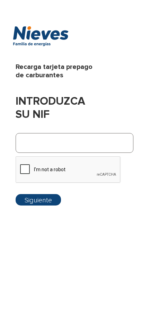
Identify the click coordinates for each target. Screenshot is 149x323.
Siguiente (38, 200)
